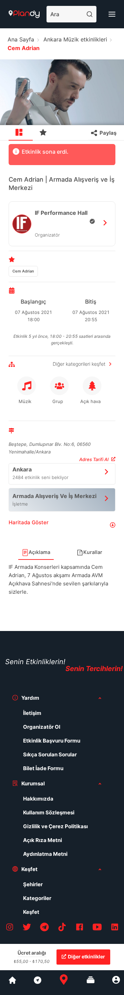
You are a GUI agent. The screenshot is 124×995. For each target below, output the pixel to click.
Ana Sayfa (21, 39)
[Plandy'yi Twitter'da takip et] (26, 928)
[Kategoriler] (90, 982)
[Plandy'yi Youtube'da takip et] (97, 928)
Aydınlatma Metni (45, 854)
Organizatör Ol (41, 727)
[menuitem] (21, 133)
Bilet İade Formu (43, 768)
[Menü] (111, 14)
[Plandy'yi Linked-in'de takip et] (114, 928)
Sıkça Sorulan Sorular (50, 754)
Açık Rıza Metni (42, 840)
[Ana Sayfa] (64, 982)
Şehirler (33, 884)
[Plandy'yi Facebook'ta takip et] (79, 928)
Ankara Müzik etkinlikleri (75, 39)
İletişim (32, 713)
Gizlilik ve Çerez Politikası (55, 826)
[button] (62, 525)
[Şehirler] (12, 982)
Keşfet (31, 912)
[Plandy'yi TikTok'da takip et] (62, 928)
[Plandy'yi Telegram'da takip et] (44, 928)
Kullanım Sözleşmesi (48, 812)
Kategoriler (37, 898)
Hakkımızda (38, 798)
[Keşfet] (37, 982)
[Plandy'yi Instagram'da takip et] (9, 928)
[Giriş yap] (116, 982)
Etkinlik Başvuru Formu (51, 740)
